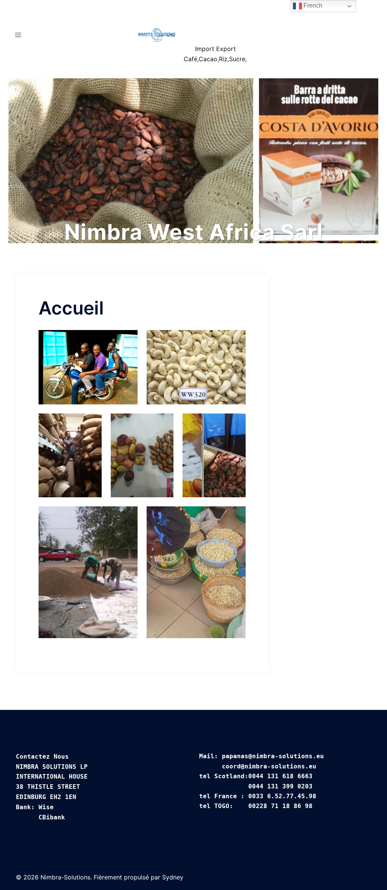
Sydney (172, 877)
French (312, 5)
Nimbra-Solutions (215, 23)
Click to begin (193, 191)
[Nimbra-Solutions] (157, 35)
